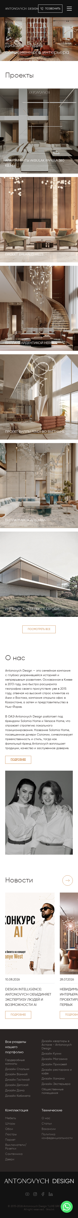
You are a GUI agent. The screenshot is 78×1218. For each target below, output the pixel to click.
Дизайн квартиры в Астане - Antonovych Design (57, 1045)
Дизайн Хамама (53, 1078)
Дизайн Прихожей (54, 1064)
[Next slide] (67, 880)
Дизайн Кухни (51, 1053)
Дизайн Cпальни (17, 1069)
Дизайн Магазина (54, 1059)
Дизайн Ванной (16, 1074)
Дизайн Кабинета (17, 1095)
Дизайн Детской (16, 1085)
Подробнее (18, 759)
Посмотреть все (39, 629)
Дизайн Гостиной (17, 1079)
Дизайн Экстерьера (56, 1084)
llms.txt (50, 1209)
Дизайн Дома (14, 1090)
